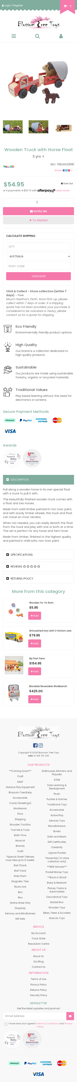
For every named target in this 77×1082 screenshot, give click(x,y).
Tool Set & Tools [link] (20, 830)
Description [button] (19, 479)
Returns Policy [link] (38, 990)
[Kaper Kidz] (19, 166)
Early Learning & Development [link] (57, 786)
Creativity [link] (57, 847)
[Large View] (13, 127)
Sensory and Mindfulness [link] (20, 913)
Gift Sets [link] (20, 918)
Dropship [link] (20, 908)
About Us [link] (38, 956)
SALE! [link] (20, 781)
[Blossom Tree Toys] (38, 23)
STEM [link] (57, 779)
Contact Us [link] (38, 966)
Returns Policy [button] (21, 578)
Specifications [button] (21, 555)
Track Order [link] (38, 938)
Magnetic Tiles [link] (20, 881)
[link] (35, 745)
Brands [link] (20, 846)
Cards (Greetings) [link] (20, 803)
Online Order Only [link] (20, 902)
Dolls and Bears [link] (56, 836)
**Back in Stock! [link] (57, 877)
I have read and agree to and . (40, 1025)
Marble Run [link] (57, 902)
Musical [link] (20, 840)
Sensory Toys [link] (57, 820)
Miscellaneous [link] (57, 826)
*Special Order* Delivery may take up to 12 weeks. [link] (20, 858)
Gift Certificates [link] (57, 842)
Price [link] (20, 813)
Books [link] (57, 831)
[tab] (38, 480)
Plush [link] (57, 793)
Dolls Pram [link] (20, 876)
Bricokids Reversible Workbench (48, 686)
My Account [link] (38, 933)
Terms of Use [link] (38, 979)
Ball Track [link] (20, 870)
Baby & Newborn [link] (57, 882)
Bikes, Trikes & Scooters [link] (57, 913)
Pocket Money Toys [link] (57, 872)
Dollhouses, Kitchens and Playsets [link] (57, 772)
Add (35, 616)
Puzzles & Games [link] (57, 799)
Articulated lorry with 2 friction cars (50, 630)
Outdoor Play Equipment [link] (20, 787)
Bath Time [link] (20, 835)
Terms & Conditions (48, 1023)
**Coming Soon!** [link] (20, 771)
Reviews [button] (16, 566)
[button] (38, 220)
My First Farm (37, 658)
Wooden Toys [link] (57, 907)
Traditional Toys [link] (57, 804)
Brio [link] (20, 892)
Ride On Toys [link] (57, 918)
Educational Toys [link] (57, 897)
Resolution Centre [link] (38, 943)
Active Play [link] (57, 815)
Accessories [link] (20, 797)
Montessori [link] (20, 808)
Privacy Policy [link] (38, 984)
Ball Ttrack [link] (20, 865)
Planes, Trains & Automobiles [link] (57, 890)
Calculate (38, 276)
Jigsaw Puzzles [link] (57, 852)
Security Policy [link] (38, 995)
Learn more (62, 190)
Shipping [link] (20, 819)
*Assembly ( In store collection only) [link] (57, 859)
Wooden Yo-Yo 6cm (41, 602)
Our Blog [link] (38, 961)
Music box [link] (20, 886)
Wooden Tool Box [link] (20, 824)
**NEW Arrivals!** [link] (57, 866)
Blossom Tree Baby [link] (20, 792)
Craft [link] (20, 776)
